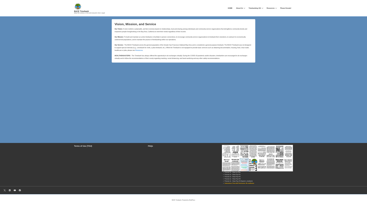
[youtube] (15, 190)
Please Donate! (285, 8)
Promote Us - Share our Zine (232, 172)
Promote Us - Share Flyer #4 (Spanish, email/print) (239, 181)
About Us (239, 8)
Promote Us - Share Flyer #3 (232, 179)
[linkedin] (10, 190)
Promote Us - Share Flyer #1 (232, 174)
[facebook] (20, 190)
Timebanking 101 (255, 8)
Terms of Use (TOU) (83, 146)
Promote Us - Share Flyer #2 (232, 176)
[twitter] (4, 190)
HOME (230, 8)
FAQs (150, 146)
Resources (271, 8)
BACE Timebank (81, 11)
